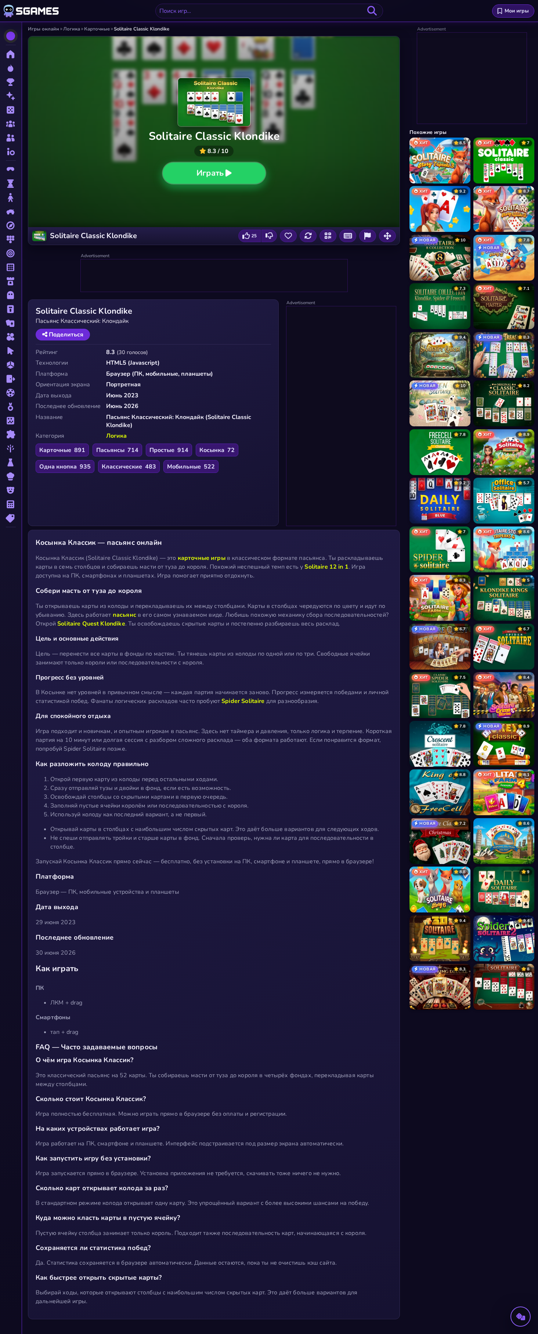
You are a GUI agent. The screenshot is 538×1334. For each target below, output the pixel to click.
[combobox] (269, 11)
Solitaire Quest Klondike (91, 624)
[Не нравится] (269, 236)
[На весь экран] (387, 236)
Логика (116, 436)
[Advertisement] (214, 275)
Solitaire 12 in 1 (326, 567)
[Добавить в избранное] (288, 236)
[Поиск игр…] (372, 11)
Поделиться (65, 335)
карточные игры (201, 558)
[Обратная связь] (367, 236)
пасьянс (124, 615)
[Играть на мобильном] (327, 236)
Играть (210, 173)
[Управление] (347, 236)
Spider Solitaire (242, 701)
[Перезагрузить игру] (308, 236)
